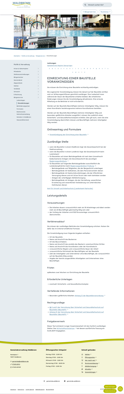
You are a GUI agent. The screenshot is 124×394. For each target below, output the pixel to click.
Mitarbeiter (17, 71)
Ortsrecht (17, 91)
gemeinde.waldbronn (53, 381)
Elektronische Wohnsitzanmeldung (23, 113)
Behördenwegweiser (23, 106)
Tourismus (104, 12)
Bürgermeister (18, 77)
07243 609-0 (16, 364)
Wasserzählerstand (23, 120)
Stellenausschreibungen (21, 74)
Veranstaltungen (90, 372)
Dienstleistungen (23, 103)
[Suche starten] (85, 5)
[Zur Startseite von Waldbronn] (21, 5)
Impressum (13, 389)
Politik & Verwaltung (28, 56)
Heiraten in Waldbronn (24, 117)
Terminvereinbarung (91, 363)
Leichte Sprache (30, 389)
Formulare (20, 109)
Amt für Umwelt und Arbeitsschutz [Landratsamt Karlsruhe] (70, 188)
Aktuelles (88, 369)
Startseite (17, 56)
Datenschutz (21, 389)
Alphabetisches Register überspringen (59, 65)
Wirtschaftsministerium (66, 328)
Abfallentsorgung (90, 366)
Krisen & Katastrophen (21, 68)
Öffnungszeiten (90, 357)
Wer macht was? (90, 360)
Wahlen (16, 86)
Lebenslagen (21, 100)
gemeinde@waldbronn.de (20, 361)
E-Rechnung (18, 94)
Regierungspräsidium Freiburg (82, 166)
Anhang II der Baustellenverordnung (89, 296)
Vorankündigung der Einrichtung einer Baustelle (68, 135)
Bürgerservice (90, 12)
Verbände (17, 89)
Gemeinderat (18, 80)
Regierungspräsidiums (58, 161)
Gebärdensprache (39, 389)
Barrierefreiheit (50, 389)
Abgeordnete (18, 83)
